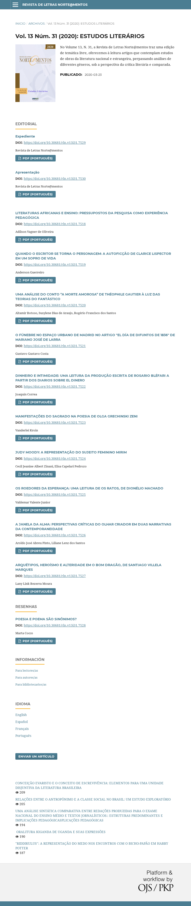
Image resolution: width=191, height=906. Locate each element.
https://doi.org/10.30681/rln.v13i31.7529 (55, 142)
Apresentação (27, 172)
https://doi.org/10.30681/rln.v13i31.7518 (55, 224)
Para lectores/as (26, 670)
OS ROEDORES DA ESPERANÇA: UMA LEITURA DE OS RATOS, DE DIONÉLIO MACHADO (89, 488)
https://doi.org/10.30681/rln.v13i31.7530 (55, 178)
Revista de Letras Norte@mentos (55, 5)
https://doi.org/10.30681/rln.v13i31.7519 (55, 264)
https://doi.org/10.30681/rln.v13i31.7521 (55, 346)
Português (23, 735)
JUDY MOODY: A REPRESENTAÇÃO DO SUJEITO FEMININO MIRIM (71, 452)
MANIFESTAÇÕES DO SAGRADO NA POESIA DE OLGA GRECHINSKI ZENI (76, 416)
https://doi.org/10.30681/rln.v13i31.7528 (55, 625)
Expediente (25, 136)
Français (22, 728)
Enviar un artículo (36, 756)
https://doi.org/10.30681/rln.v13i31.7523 (55, 422)
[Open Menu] (15, 4)
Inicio (20, 23)
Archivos (36, 23)
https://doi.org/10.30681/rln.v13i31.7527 (55, 576)
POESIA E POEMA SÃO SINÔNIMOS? (46, 619)
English (21, 714)
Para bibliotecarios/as (30, 684)
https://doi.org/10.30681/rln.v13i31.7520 (55, 305)
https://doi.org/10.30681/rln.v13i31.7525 (55, 494)
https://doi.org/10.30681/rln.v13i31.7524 (55, 458)
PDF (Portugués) (37, 158)
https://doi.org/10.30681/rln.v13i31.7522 (55, 386)
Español (21, 721)
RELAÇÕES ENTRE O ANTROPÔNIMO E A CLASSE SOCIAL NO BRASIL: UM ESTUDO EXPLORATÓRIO (93, 799)
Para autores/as (26, 677)
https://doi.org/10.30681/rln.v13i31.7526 (55, 535)
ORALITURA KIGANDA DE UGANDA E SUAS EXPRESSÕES (61, 832)
